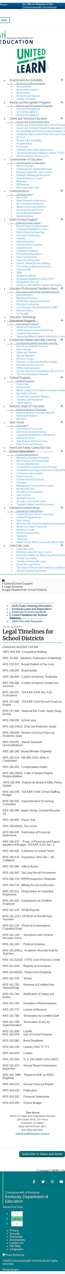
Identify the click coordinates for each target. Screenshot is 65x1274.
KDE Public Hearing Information (31, 605)
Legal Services (13, 586)
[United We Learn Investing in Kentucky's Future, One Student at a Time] (32, 54)
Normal (17, 1218)
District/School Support (18, 583)
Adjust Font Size (13, 1207)
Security (15, 1233)
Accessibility (17, 1239)
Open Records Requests (27, 621)
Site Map (15, 1246)
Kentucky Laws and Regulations (32, 608)
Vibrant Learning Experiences (31, 570)
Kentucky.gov (11, 1269)
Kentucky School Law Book (29, 611)
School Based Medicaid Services (33, 266)
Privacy (14, 1230)
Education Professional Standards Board (37, 291)
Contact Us (16, 1243)
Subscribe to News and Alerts (42, 1154)
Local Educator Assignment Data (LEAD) (37, 307)
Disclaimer (16, 1236)
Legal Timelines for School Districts (28, 617)
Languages (16, 1249)
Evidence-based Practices (30, 479)
